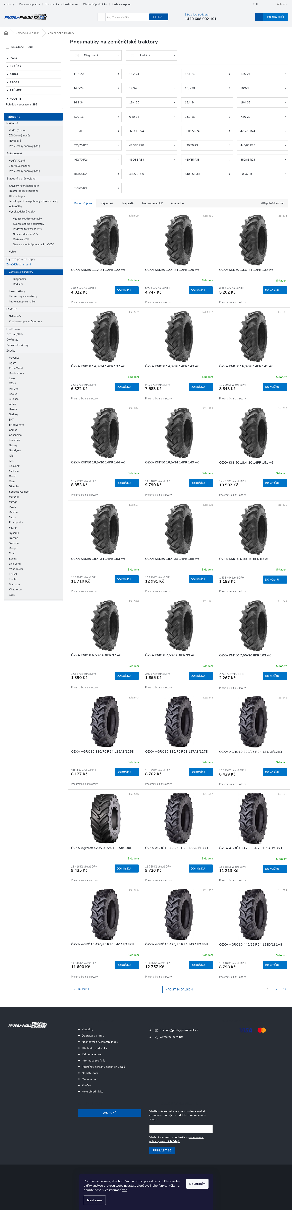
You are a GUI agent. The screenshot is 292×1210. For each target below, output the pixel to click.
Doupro (13, 548)
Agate (12, 363)
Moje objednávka (92, 1091)
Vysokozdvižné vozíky (22, 212)
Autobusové (14, 153)
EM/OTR (11, 309)
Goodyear (15, 450)
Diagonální (19, 279)
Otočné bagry (17, 196)
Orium (12, 476)
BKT (11, 420)
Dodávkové (13, 329)
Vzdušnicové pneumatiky (27, 219)
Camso (13, 430)
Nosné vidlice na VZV (25, 234)
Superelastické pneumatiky (28, 224)
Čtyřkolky (12, 340)
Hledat (158, 17)
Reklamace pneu (121, 4)
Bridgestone (16, 425)
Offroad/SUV (14, 334)
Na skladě (22, 47)
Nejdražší (128, 203)
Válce (12, 252)
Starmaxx (14, 584)
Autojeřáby (15, 206)
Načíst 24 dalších (179, 989)
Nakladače (15, 316)
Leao (12, 378)
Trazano (13, 538)
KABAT (13, 574)
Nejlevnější (107, 203)
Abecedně (177, 203)
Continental (15, 435)
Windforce (15, 589)
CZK (255, 4)
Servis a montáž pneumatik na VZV (33, 244)
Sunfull (13, 559)
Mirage (13, 502)
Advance (14, 358)
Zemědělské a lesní (18, 264)
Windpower (16, 569)
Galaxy (13, 445)
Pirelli (12, 507)
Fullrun (13, 528)
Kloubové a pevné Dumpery (25, 321)
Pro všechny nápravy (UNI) (24, 146)
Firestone (14, 440)
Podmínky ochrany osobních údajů (103, 1067)
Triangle (13, 486)
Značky (10, 351)
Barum (13, 409)
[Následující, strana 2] (276, 989)
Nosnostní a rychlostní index (61, 4)
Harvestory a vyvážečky (23, 296)
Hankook (14, 466)
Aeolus (13, 394)
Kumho (13, 579)
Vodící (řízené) (17, 130)
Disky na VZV (21, 239)
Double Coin (16, 373)
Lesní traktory (17, 291)
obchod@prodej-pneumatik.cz (179, 1030)
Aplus (12, 404)
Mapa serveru (90, 1079)
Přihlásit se (162, 1150)
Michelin (14, 471)
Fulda (12, 517)
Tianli (12, 553)
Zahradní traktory (17, 345)
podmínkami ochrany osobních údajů (176, 1139)
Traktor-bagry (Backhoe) (23, 191)
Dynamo (14, 533)
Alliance (13, 399)
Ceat (11, 595)
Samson (14, 543)
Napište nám (90, 1073)
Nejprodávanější (152, 203)
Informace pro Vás (93, 1060)
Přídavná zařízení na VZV (27, 229)
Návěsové (15, 141)
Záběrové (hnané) (19, 135)
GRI (11, 456)
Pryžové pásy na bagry (20, 259)
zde (124, 1190)
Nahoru (83, 989)
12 (284, 989)
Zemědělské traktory (21, 272)
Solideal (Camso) (19, 492)
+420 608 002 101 (171, 1037)
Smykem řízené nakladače (24, 186)
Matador (14, 497)
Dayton (13, 512)
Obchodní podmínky (95, 4)
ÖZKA (12, 383)
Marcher (14, 389)
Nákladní (12, 123)
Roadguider (16, 522)
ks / (109, 1113)
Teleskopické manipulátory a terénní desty (33, 201)
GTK (11, 461)
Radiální (18, 284)
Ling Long (15, 564)
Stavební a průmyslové (21, 179)
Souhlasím (197, 1184)
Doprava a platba (29, 4)
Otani (12, 481)
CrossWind (16, 368)
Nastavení (95, 1200)
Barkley (13, 414)
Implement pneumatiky (22, 301)
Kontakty (9, 4)
